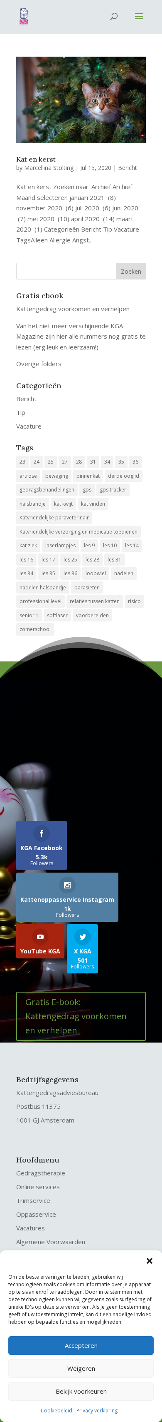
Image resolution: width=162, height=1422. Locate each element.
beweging (56, 475)
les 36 (70, 573)
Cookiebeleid (56, 1410)
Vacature (29, 426)
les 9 (89, 545)
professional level (40, 601)
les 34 (26, 573)
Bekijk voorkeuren (81, 1391)
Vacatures (30, 1228)
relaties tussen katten (95, 601)
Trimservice (33, 1200)
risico (134, 601)
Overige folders (38, 363)
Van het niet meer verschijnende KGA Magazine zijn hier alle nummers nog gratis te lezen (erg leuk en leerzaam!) (81, 336)
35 (121, 461)
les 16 (26, 559)
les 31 (114, 559)
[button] (149, 1261)
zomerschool (35, 629)
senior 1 (29, 615)
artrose (28, 475)
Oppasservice (36, 1214)
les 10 (110, 545)
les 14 (132, 545)
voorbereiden (92, 615)
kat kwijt (63, 503)
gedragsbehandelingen (47, 489)
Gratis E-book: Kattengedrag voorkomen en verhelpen (76, 1016)
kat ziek (28, 545)
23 (22, 461)
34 (107, 461)
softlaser (57, 615)
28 (79, 461)
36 (135, 461)
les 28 (92, 559)
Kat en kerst (36, 159)
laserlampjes (60, 545)
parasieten (87, 587)
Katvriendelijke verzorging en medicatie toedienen (78, 531)
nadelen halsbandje (43, 587)
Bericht (127, 168)
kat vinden (93, 503)
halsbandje (33, 503)
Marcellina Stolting (49, 168)
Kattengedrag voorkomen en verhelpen (73, 308)
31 (93, 461)
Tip (20, 412)
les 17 (48, 559)
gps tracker (113, 489)
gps (87, 489)
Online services (38, 1187)
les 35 (48, 573)
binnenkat (88, 475)
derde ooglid (123, 475)
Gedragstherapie (40, 1173)
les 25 (70, 559)
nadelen (123, 573)
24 (36, 461)
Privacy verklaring (97, 1410)
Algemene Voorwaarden (50, 1241)
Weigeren (81, 1368)
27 (65, 461)
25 (51, 461)
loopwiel (96, 573)
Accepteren (81, 1345)
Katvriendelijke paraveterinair (54, 517)
